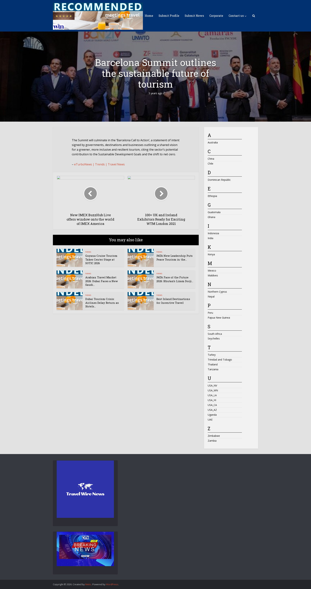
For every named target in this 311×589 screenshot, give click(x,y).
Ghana (211, 217)
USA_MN (213, 390)
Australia (213, 142)
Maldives (213, 275)
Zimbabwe (214, 435)
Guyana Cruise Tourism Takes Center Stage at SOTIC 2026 (101, 259)
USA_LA (212, 395)
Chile (210, 163)
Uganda (212, 414)
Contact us (236, 15)
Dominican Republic (219, 179)
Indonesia (213, 233)
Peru (210, 312)
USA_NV (212, 385)
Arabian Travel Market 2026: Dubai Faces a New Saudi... (101, 280)
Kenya (211, 254)
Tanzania (213, 369)
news (88, 251)
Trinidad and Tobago (220, 359)
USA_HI (212, 400)
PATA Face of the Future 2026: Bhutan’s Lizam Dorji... (174, 279)
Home (149, 15)
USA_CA (212, 405)
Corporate (216, 15)
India (210, 238)
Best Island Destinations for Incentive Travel (173, 300)
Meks (88, 584)
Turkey (212, 354)
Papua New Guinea (219, 317)
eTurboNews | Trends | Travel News (99, 164)
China (211, 158)
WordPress (112, 584)
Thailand (213, 364)
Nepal (211, 296)
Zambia (212, 440)
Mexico (212, 270)
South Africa (215, 333)
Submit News (194, 15)
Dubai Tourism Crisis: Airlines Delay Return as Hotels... (102, 302)
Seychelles (214, 338)
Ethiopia (212, 196)
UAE (210, 419)
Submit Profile (169, 15)
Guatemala (214, 212)
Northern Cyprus (217, 291)
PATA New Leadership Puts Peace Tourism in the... (174, 257)
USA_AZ (212, 410)
